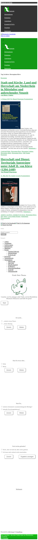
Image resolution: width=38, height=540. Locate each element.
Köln (4, 364)
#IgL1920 (11, 263)
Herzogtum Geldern (27, 151)
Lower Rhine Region (14, 216)
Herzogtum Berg (16, 151)
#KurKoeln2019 (13, 265)
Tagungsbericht (8, 258)
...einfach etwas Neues (9, 321)
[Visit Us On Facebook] (8, 223)
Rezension (4, 78)
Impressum (7, 31)
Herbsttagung (8, 246)
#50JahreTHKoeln (13, 251)
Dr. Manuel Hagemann (17, 99)
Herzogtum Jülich (6, 153)
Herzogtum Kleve (17, 153)
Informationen (8, 14)
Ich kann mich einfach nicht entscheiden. (15, 452)
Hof (2, 216)
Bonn (4, 366)
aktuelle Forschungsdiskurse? (11, 409)
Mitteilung (7, 248)
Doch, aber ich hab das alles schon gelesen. (15, 449)
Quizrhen (7, 27)
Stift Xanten (26, 153)
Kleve (5, 216)
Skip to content (5, 36)
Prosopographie (5, 218)
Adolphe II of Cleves (19, 215)
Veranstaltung (8, 260)
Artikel (6, 241)
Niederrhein (24, 216)
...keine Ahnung (7, 323)
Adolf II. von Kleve (6, 215)
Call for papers (8, 245)
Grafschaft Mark (5, 151)
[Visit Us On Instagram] (22, 223)
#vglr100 (10, 270)
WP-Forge (11, 532)
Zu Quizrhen (4, 538)
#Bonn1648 (11, 261)
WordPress (19, 532)
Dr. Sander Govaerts (15, 176)
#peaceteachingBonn (14, 268)
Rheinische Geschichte (6, 2)
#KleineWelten (12, 253)
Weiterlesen (32, 148)
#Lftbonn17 (11, 266)
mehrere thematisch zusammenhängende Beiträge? (17, 407)
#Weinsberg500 (12, 271)
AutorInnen (7, 21)
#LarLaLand (11, 255)
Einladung (7, 18)
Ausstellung (7, 243)
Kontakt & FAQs (9, 24)
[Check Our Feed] (6, 225)
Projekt (6, 250)
